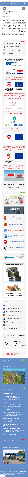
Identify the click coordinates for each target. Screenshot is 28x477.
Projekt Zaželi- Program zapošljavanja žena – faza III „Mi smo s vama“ (14, 112)
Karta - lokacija (7, 366)
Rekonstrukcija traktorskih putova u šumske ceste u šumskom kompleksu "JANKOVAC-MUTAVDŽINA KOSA (14, 77)
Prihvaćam (2, 476)
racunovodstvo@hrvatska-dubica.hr (14, 414)
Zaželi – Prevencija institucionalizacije (14, 128)
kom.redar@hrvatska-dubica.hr (13, 415)
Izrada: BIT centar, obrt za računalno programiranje (15, 468)
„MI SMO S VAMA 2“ (14, 130)
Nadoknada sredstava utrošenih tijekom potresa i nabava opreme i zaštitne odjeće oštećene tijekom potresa (14, 167)
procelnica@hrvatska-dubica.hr (13, 406)
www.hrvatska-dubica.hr (14, 399)
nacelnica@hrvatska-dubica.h (13, 405)
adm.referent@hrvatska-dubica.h (14, 412)
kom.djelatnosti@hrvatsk (12, 411)
